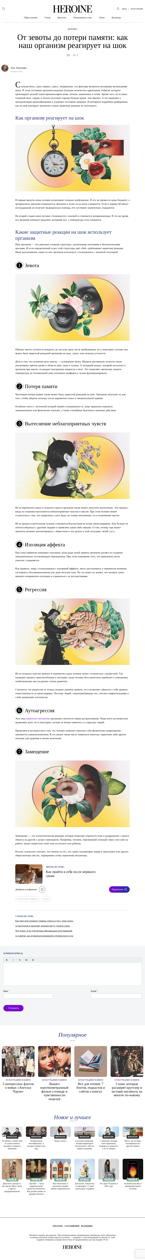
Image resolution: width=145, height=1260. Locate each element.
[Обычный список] (26, 959)
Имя (6, 991)
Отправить (13, 1008)
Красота (62, 17)
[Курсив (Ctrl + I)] (13, 959)
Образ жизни (30, 17)
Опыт (102, 17)
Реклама (58, 1226)
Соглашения (72, 1226)
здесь (112, 531)
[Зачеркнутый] (19, 959)
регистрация (137, 9)
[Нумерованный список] (32, 959)
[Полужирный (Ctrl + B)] (6, 959)
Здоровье (72, 29)
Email (94, 991)
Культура (116, 17)
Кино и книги (23, 1080)
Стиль (47, 17)
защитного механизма (38, 718)
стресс (46, 899)
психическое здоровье (27, 899)
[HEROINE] (72, 9)
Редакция (86, 1226)
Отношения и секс (82, 17)
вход (124, 9)
